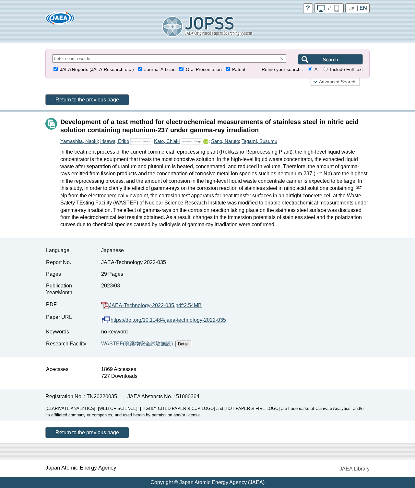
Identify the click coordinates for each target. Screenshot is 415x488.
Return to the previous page (87, 99)
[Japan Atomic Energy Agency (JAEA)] (60, 20)
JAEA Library (354, 468)
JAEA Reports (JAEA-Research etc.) (97, 69)
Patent (238, 69)
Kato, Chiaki (167, 141)
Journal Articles (159, 69)
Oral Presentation (204, 69)
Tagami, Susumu (259, 141)
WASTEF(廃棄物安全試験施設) (137, 343)
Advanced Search (337, 81)
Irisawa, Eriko (114, 141)
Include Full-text (346, 69)
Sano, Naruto (225, 141)
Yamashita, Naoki (79, 141)
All (316, 69)
